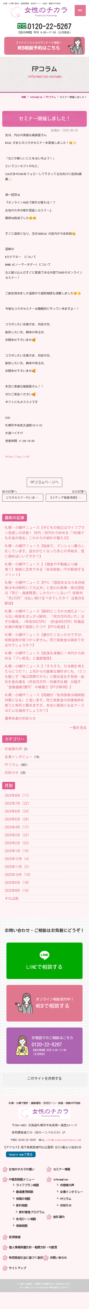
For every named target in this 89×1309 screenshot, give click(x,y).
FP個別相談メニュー (21, 1179)
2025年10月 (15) (18, 874)
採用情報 (14, 1237)
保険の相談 (23, 1198)
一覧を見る (78, 727)
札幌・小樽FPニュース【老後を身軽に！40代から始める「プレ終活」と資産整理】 (45, 655)
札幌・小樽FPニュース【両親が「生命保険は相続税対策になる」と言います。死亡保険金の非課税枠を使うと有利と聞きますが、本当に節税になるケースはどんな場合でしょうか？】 (45, 702)
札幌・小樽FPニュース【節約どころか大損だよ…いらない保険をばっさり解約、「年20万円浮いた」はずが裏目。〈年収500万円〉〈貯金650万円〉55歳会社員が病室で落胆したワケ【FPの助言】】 (45, 619)
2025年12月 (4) (17, 859)
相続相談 (21, 1225)
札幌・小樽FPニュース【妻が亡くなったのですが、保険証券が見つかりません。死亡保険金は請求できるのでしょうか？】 (45, 640)
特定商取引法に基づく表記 (26, 1257)
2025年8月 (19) (17, 890)
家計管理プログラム (32, 1212)
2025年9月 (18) (17, 882)
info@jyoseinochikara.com (63, 1139)
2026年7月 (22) (17, 803)
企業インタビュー (18, 757)
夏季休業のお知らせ (20, 718)
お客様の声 (13, 749)
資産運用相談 (24, 1191)
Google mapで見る (21, 1154)
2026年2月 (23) (17, 843)
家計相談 (21, 1205)
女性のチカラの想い (22, 1169)
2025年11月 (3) (17, 867)
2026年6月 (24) (17, 811)
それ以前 (12, 898)
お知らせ (12, 772)
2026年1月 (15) (17, 851)
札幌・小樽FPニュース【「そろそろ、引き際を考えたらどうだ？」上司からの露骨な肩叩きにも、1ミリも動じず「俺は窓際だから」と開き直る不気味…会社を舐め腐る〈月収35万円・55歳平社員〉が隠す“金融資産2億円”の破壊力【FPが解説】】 (45, 677)
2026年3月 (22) (17, 835)
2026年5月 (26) (17, 819)
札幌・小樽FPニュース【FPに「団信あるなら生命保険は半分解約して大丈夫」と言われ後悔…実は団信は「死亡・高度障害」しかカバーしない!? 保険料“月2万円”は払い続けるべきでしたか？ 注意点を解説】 (45, 593)
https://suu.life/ (17, 456)
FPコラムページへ (45, 482)
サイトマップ (17, 1268)
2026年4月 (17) (17, 827)
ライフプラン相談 (27, 1185)
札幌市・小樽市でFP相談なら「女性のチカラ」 (48, 1284)
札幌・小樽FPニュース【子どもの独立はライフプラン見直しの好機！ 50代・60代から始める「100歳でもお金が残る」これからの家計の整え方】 (45, 533)
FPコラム (12, 765)
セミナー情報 (61, 1169)
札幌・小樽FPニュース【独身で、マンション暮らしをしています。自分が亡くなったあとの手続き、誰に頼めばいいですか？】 (45, 551)
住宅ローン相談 (26, 1219)
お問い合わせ (58, 1257)
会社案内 (59, 1216)
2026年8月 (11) (17, 795)
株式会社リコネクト (59, 1287)
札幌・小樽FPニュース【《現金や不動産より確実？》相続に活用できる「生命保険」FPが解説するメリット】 (45, 569)
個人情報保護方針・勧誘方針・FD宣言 (33, 1247)
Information (60, 1179)
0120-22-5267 (50, 26)
